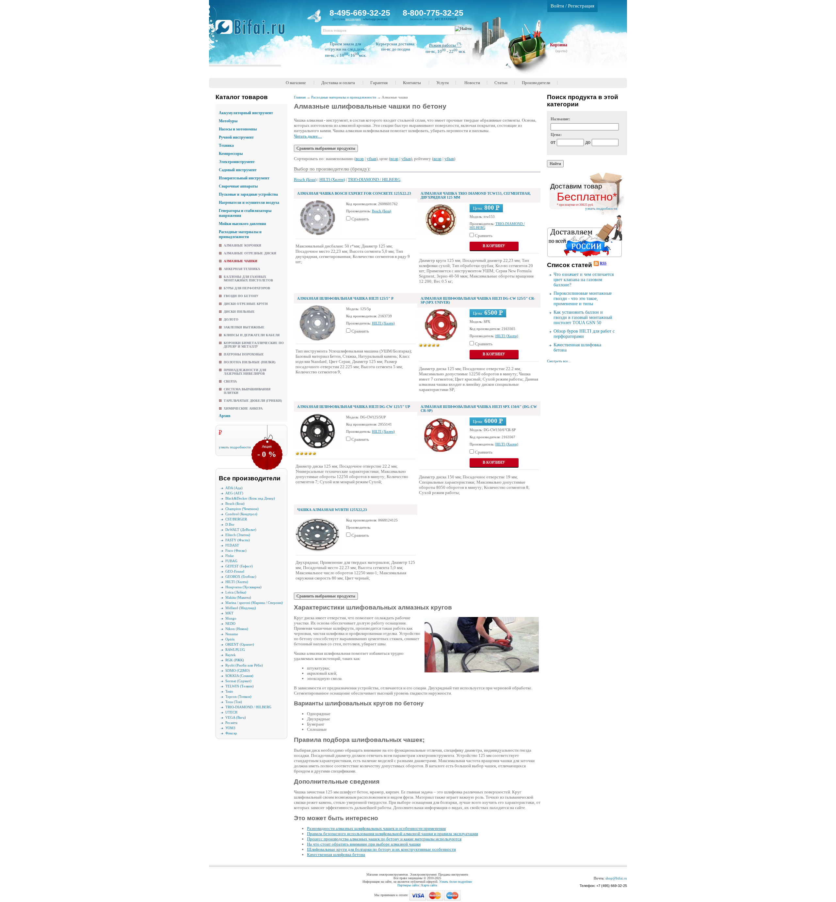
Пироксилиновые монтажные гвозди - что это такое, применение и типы (583, 298)
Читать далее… (308, 136)
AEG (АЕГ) (234, 493)
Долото (231, 319)
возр (360, 158)
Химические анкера (243, 408)
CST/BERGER (236, 519)
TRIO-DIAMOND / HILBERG (248, 707)
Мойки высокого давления (242, 223)
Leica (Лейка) (235, 592)
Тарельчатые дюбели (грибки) (253, 400)
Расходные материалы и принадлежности (240, 234)
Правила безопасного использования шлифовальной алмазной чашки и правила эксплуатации (392, 833)
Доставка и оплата (338, 82)
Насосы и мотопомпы (238, 129)
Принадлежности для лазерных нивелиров (245, 371)
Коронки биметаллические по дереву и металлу (254, 344)
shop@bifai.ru (616, 878)
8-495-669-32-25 (360, 12)
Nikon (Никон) (236, 629)
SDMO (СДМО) (237, 670)
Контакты (412, 82)
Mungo (230, 618)
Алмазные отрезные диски (250, 253)
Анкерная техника (242, 269)
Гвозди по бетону (241, 296)
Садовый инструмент (238, 170)
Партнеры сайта (408, 885)
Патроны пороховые (244, 354)
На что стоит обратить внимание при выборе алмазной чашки (364, 844)
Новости (472, 82)
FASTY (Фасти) (237, 540)
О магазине (296, 82)
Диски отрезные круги (246, 304)
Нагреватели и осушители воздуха (249, 202)
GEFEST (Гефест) (239, 566)
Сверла (230, 381)
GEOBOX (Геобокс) (240, 577)
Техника (226, 145)
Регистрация (581, 5)
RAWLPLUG (235, 650)
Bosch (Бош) (235, 503)
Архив (224, 415)
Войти (557, 5)
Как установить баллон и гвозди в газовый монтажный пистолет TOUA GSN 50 (583, 317)
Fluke (229, 556)
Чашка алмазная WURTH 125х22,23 (332, 510)
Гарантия (379, 82)
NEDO (230, 623)
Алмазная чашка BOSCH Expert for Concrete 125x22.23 (354, 193)
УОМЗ (230, 728)
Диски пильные (239, 311)
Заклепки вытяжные (244, 327)
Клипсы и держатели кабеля (252, 335)
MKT (229, 613)
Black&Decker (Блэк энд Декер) (250, 498)
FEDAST (232, 545)
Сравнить (360, 219)
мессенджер (353, 19)
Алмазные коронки (242, 245)
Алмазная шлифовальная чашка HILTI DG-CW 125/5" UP (353, 407)
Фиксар (231, 733)
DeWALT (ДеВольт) (240, 530)
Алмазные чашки (240, 261)
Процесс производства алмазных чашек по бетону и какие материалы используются (384, 838)
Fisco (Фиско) (236, 550)
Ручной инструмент (236, 137)
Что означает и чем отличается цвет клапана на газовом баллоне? (584, 279)
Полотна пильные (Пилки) (249, 362)
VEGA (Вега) (235, 717)
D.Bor (229, 524)
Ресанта (231, 723)
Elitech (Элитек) (237, 535)
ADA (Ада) (234, 488)
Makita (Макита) (238, 597)
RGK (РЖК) (234, 660)
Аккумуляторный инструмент (246, 113)
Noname (231, 634)
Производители (536, 82)
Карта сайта (429, 885)
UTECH (231, 712)
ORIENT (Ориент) (239, 644)
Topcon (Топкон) (238, 697)
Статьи (500, 82)
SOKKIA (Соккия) (239, 676)
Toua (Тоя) (233, 702)
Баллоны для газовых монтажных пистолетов (248, 278)
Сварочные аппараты (238, 186)
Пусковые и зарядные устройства (248, 194)
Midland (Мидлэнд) (240, 608)
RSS (603, 263)
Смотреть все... (559, 361)
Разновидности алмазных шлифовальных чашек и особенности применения (376, 828)
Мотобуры (228, 121)
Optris (229, 639)
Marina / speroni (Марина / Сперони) (254, 603)
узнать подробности (235, 447)
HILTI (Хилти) (236, 582)
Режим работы (445, 45)
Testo (229, 691)
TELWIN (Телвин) (239, 686)
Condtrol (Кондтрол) (241, 514)
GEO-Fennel (234, 571)
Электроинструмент (237, 161)
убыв (371, 158)
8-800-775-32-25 (433, 12)
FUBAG (231, 561)
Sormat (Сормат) (238, 681)
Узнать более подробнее (455, 881)
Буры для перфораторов (247, 288)
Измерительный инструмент (244, 178)
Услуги (442, 82)
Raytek (230, 655)
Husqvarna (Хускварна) (243, 587)
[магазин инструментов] (252, 30)
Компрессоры (231, 153)
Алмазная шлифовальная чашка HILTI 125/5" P (345, 298)
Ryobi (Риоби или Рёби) (244, 665)
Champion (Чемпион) (242, 509)
